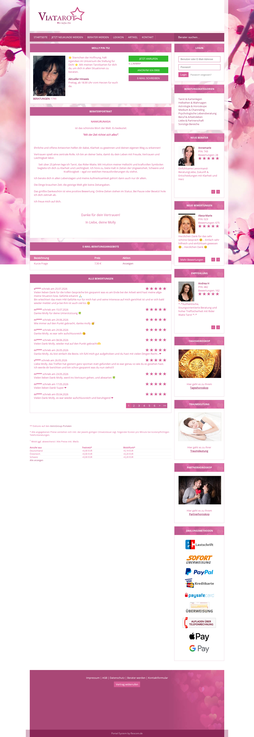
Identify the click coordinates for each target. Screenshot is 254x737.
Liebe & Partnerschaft (191, 120)
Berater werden (98, 37)
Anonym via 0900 (149, 70)
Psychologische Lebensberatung (197, 113)
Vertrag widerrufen (127, 684)
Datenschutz (117, 678)
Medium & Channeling (191, 110)
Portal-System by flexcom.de (127, 733)
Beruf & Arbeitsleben (190, 117)
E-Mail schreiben (148, 78)
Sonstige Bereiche (188, 124)
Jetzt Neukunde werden (67, 37)
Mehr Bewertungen (191, 259)
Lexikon (118, 37)
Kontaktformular (158, 678)
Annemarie (204, 148)
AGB (104, 678)
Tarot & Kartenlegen (190, 99)
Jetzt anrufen (148, 58)
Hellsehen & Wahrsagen (192, 102)
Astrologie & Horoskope (192, 106)
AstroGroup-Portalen (61, 425)
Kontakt (147, 37)
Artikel (133, 37)
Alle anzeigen (36, 460)
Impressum (93, 678)
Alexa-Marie (205, 215)
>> (164, 405)
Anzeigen (128, 263)
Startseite (40, 37)
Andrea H (203, 283)
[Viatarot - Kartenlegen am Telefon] (61, 15)
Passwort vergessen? (201, 74)
